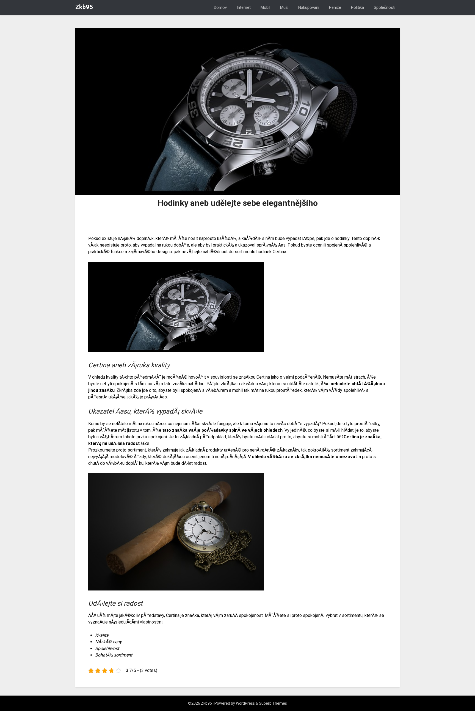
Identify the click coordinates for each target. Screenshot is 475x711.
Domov (220, 7)
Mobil (265, 7)
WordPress (245, 703)
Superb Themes (273, 703)
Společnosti (384, 7)
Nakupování (308, 7)
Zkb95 (84, 7)
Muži (284, 7)
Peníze (335, 7)
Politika (357, 7)
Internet (244, 7)
